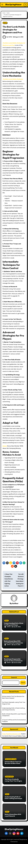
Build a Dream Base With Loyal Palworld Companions (13, 642)
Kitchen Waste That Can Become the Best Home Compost (13, 763)
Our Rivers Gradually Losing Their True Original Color (13, 780)
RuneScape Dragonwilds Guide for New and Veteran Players (13, 660)
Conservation (9, 776)
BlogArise (23, 839)
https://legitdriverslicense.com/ (11, 734)
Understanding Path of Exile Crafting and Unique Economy (13, 624)
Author (10, 37)
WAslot (5, 446)
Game (5, 22)
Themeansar (14, 841)
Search (14, 677)
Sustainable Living (11, 759)
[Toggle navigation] (2, 5)
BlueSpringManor (13, 4)
